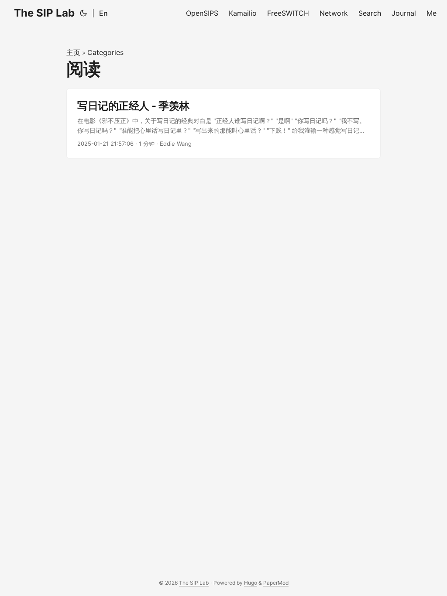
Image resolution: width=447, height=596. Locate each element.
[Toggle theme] (83, 13)
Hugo (250, 582)
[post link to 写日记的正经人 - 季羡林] (223, 124)
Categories (105, 52)
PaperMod (276, 582)
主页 (73, 52)
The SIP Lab (44, 13)
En (103, 13)
